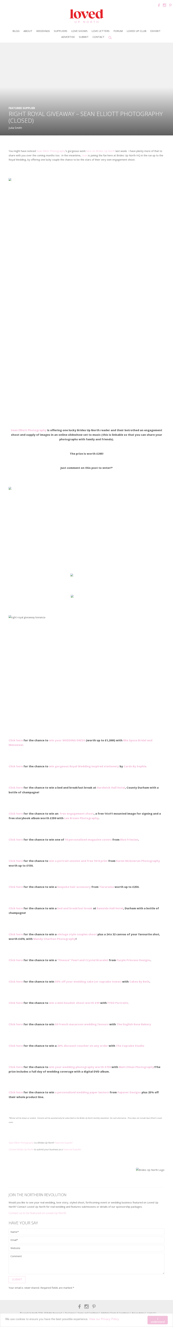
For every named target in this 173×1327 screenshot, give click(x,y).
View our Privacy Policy (104, 1319)
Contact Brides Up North (21, 1149)
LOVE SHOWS (79, 31)
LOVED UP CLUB (136, 31)
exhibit (155, 31)
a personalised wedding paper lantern (82, 1092)
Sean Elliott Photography (50, 151)
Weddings (43, 31)
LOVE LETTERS (100, 31)
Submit (84, 36)
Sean (84, 155)
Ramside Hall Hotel (110, 908)
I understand (158, 1320)
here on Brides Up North (100, 151)
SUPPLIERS (60, 31)
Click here (16, 1067)
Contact (98, 36)
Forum (118, 31)
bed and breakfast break (74, 908)
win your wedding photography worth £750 (80, 1067)
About (27, 31)
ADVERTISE (68, 36)
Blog (16, 31)
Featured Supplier (22, 108)
